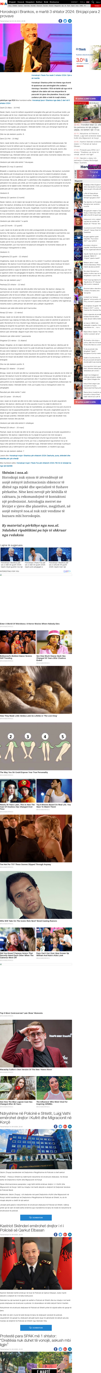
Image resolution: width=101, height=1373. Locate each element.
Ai (65, 5)
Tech (68, 5)
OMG (81, 5)
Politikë (15, 5)
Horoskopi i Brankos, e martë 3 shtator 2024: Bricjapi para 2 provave (50, 13)
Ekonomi (39, 5)
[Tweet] (65, 22)
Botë (46, 2)
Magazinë (57, 5)
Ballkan (39, 2)
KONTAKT (74, 2)
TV (85, 5)
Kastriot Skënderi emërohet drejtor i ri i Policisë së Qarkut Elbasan (32, 1227)
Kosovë (21, 2)
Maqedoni (30, 2)
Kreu (10, 5)
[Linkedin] (70, 22)
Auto (77, 5)
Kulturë (51, 5)
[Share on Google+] (65, 1128)
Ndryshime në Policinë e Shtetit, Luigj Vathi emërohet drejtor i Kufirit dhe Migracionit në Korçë (36, 1117)
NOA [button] (82, 2)
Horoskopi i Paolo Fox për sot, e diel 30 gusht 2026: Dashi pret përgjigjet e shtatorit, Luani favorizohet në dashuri (35, 567)
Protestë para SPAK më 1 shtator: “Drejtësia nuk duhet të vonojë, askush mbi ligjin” (87, 152)
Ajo (63, 5)
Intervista (27, 5)
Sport (73, 5)
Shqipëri (12, 2)
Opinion (20, 5)
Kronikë (33, 5)
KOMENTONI (38, 1218)
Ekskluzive (54, 2)
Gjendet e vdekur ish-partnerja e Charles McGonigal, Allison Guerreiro (86, 160)
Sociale (45, 5)
